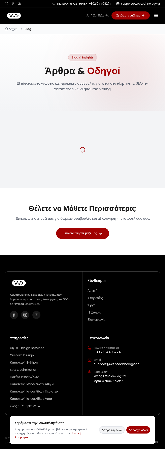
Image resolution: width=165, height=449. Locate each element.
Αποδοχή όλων (138, 430)
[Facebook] (14, 315)
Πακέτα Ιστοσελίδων (24, 377)
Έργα (91, 305)
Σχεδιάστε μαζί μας (128, 15)
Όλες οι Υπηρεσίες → (25, 406)
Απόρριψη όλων (112, 430)
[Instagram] (25, 315)
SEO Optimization (23, 369)
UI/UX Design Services (27, 348)
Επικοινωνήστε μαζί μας (80, 233)
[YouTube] (36, 315)
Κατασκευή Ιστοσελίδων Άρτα (31, 398)
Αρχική (13, 29)
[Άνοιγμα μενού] (156, 15)
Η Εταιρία (94, 312)
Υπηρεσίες (95, 298)
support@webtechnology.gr (116, 364)
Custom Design (22, 355)
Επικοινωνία (96, 319)
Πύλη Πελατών (100, 15)
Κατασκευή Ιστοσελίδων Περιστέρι (34, 391)
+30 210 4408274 (107, 352)
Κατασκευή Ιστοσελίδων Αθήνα (32, 384)
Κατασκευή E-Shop (24, 362)
